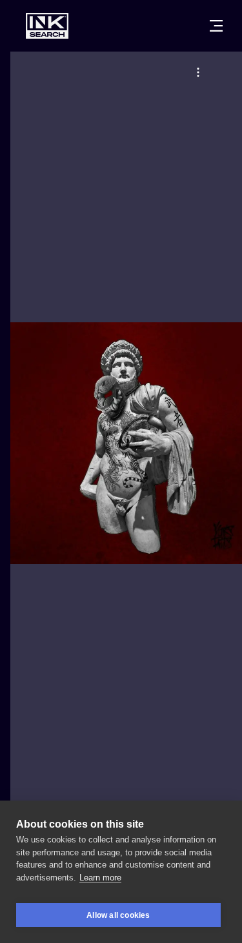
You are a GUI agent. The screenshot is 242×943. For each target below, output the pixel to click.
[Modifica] (198, 72)
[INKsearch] (47, 26)
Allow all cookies (118, 915)
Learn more (100, 877)
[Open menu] (216, 25)
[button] (198, 72)
